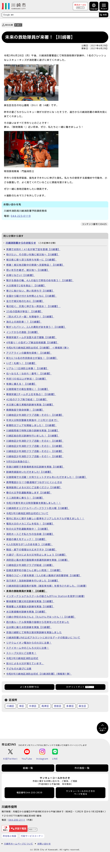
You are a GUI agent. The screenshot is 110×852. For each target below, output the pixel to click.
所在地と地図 (9, 836)
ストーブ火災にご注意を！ (21, 653)
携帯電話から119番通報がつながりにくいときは (34, 482)
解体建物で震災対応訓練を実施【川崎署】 (30, 601)
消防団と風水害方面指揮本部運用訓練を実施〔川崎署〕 (37, 560)
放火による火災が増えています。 (25, 663)
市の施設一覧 (82, 768)
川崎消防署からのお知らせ (21, 243)
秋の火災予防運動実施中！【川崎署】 (27, 529)
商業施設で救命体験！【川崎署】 (25, 410)
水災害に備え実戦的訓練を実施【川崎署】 (30, 404)
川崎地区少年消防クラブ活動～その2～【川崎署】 (35, 451)
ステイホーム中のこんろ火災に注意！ (27, 648)
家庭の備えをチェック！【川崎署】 (26, 539)
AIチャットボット (79, 687)
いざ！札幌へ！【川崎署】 (21, 363)
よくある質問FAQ (29, 687)
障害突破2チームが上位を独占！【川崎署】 (31, 394)
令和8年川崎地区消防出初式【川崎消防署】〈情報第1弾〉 (39, 674)
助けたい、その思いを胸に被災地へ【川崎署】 (32, 254)
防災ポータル (80, 6)
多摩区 (70, 706)
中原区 (33, 706)
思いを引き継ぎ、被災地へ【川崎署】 (27, 270)
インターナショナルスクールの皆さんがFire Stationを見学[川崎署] (45, 596)
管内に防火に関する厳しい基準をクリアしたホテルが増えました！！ (45, 518)
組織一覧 (28, 768)
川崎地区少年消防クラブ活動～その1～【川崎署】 (35, 456)
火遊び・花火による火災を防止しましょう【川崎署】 (36, 555)
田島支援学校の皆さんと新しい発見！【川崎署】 (34, 570)
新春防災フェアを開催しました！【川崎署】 (31, 425)
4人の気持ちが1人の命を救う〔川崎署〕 (29, 544)
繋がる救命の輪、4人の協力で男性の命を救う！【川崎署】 (40, 280)
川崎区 (10, 706)
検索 (105, 15)
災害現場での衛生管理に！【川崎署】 (27, 389)
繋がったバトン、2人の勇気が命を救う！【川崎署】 (36, 327)
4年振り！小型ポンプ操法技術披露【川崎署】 (32, 342)
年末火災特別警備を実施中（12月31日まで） (32, 420)
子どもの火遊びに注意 (19, 669)
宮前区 (58, 706)
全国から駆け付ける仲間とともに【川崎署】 (31, 296)
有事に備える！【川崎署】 (21, 384)
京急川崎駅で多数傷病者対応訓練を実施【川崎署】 (35, 467)
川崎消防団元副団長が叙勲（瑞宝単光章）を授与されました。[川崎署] (46, 586)
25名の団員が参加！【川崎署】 (24, 311)
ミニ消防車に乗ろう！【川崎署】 (25, 498)
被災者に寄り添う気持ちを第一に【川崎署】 (31, 260)
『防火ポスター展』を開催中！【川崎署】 (30, 316)
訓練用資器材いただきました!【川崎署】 (29, 472)
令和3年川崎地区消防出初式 (22, 658)
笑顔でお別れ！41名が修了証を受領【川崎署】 (33, 249)
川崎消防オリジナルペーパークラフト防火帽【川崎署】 (37, 508)
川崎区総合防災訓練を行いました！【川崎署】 (32, 436)
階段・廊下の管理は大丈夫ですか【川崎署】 (31, 549)
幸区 (21, 706)
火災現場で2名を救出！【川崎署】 (26, 285)
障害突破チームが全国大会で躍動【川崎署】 (31, 337)
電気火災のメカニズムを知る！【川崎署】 (30, 524)
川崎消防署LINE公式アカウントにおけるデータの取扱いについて (43, 637)
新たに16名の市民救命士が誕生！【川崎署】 (32, 358)
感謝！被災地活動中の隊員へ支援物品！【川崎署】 (35, 265)
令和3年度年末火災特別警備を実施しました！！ (33, 503)
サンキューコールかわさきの (80, 792)
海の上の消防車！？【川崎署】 (24, 322)
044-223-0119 (21, 216)
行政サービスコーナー (32, 836)
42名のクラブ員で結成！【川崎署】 (27, 399)
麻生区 (82, 706)
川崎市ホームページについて (18, 844)
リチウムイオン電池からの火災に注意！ (29, 643)
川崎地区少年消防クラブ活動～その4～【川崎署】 (35, 441)
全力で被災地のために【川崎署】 (25, 301)
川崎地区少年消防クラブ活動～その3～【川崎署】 (35, 446)
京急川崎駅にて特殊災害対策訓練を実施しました (34, 632)
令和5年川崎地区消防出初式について (27, 513)
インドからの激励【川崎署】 (22, 332)
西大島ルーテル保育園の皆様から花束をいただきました (37, 622)
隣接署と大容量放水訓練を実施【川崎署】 (30, 606)
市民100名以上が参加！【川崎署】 (26, 379)
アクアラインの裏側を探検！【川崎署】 (29, 353)
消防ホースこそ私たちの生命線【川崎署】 (30, 534)
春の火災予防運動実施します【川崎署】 (29, 492)
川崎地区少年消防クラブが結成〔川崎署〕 (30, 565)
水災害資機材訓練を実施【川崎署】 (26, 612)
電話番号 (29, 793)
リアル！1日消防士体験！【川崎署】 (27, 368)
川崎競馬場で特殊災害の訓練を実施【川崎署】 (32, 430)
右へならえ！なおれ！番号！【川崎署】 (29, 373)
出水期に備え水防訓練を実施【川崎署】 (29, 627)
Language (94, 8)
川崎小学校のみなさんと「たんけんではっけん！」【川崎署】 (41, 617)
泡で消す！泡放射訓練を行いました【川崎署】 (32, 581)
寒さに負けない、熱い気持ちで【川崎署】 (30, 291)
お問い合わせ (44, 844)
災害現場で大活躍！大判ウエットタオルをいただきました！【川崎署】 (46, 477)
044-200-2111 (16, 820)
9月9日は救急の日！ (18, 461)
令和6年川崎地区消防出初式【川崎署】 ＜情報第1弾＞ (37, 348)
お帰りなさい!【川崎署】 (20, 275)
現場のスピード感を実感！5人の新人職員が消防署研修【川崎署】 (43, 575)
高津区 (45, 706)
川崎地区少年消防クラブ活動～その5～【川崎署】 (35, 415)
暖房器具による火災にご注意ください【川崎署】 (34, 487)
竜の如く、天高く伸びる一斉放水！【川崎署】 (33, 306)
